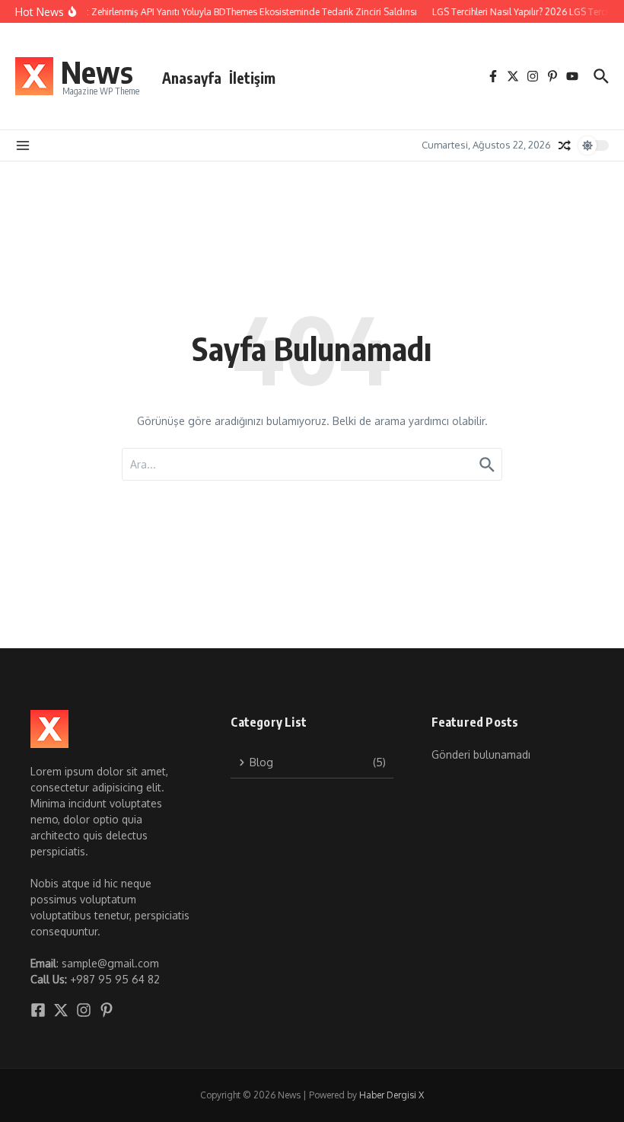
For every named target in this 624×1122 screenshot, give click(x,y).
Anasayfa (191, 78)
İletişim (252, 78)
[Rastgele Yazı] (565, 145)
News (97, 72)
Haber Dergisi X (391, 1095)
